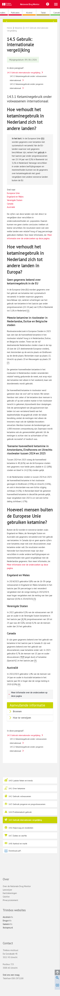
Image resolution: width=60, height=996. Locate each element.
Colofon (6, 896)
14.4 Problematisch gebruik (20, 812)
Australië (11, 207)
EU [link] (43, 138)
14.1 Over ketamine (17, 788)
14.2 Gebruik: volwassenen (20, 796)
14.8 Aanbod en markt (18, 843)
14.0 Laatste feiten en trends (21, 780)
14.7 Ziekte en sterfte (18, 835)
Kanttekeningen (10, 893)
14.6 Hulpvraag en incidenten (21, 828)
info (8, 917)
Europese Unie (13, 193)
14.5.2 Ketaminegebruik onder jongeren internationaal (26, 86)
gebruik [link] (41, 152)
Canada (10, 203)
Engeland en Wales (15, 196)
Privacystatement (10, 900)
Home (9, 28)
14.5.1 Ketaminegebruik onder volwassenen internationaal (28, 78)
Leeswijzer (7, 889)
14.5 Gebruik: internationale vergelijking (25, 820)
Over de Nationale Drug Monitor (17, 886)
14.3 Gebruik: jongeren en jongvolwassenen (27, 804)
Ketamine (30, 23)
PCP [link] (22, 657)
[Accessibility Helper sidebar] (47, 4)
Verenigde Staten (14, 200)
